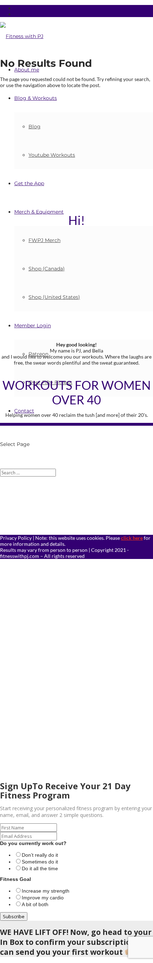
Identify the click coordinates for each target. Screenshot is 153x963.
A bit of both (35, 904)
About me (26, 69)
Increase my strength (45, 891)
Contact (24, 411)
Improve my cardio (43, 897)
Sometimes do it (40, 862)
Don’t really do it (40, 855)
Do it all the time (40, 868)
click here (132, 538)
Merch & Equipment (39, 212)
